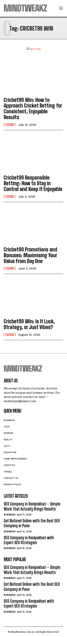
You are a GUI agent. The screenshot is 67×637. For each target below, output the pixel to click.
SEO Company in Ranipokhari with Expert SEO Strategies (29, 540)
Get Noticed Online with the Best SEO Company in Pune (32, 523)
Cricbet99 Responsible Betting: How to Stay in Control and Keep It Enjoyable (33, 183)
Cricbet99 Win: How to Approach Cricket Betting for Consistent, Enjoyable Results (33, 108)
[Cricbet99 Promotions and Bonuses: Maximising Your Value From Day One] (33, 225)
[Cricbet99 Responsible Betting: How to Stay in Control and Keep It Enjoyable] (33, 153)
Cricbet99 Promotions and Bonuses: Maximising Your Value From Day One (30, 255)
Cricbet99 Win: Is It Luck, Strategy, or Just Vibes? (29, 324)
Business (9, 514)
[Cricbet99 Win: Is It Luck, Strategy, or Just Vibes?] (33, 297)
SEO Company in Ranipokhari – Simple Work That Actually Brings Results (32, 506)
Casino (9, 124)
